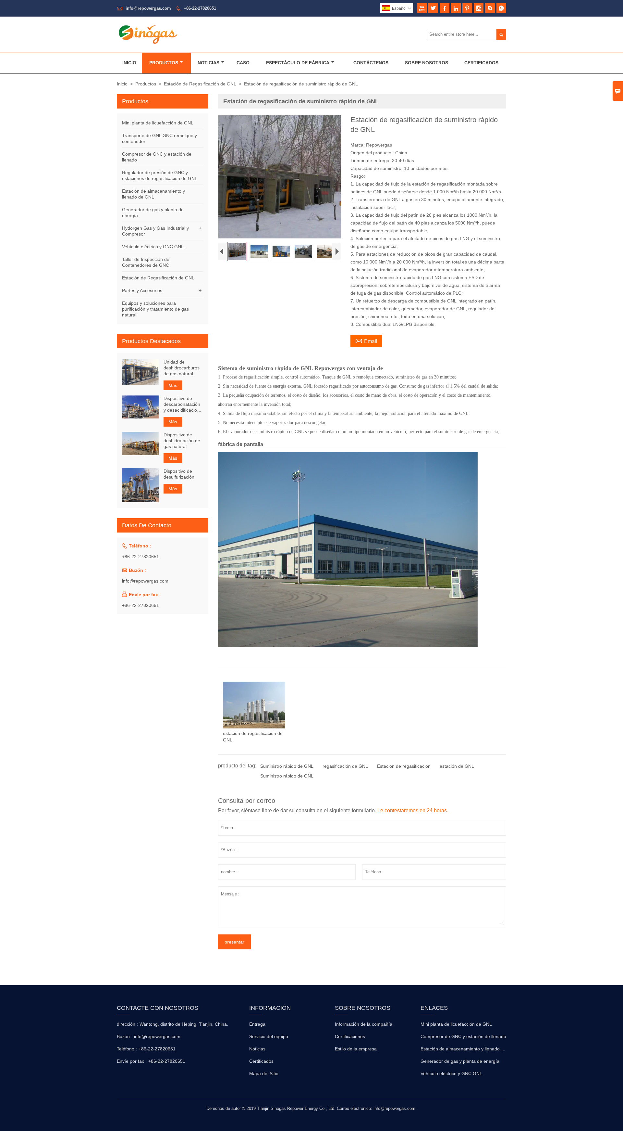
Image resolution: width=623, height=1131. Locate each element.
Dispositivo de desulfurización (179, 474)
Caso (243, 62)
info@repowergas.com (148, 8)
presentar (234, 942)
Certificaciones (350, 1036)
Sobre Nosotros (426, 62)
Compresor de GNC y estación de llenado (463, 1036)
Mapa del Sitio (263, 1073)
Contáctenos (370, 62)
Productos (163, 62)
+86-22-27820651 (200, 8)
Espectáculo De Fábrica (297, 62)
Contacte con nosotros (157, 1008)
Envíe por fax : (132, 1061)
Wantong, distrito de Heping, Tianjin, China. (184, 1024)
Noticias (208, 62)
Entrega (257, 1024)
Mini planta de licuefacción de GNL (157, 122)
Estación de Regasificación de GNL (200, 83)
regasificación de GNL (345, 766)
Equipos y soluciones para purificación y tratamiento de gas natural (155, 309)
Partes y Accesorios (142, 290)
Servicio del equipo (268, 1036)
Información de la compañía (363, 1024)
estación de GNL (457, 766)
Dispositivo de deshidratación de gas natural (182, 440)
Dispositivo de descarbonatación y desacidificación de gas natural (182, 404)
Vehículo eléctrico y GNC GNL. (153, 246)
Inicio (129, 62)
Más (172, 385)
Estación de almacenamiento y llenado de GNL (469, 1048)
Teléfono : (127, 1048)
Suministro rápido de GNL (286, 766)
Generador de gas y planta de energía (460, 1061)
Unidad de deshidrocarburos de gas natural (182, 367)
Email (366, 340)
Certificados (481, 62)
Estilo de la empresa (356, 1048)
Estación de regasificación (404, 766)
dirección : (127, 1024)
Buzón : (124, 1036)
